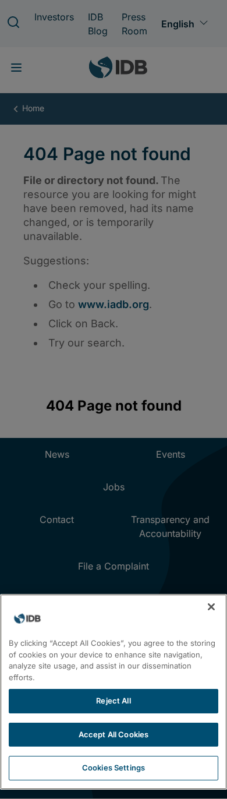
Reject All (113, 700)
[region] (113, 692)
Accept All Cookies (113, 734)
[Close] (211, 607)
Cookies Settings (113, 767)
